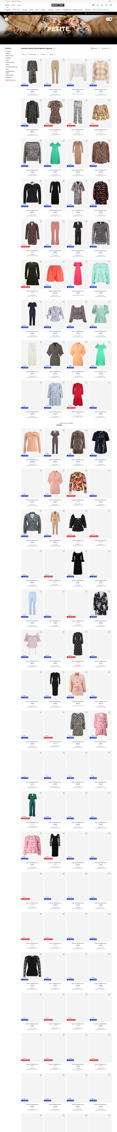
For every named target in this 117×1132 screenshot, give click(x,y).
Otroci (19, 5)
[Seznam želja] (106, 5)
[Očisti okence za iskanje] (111, 9)
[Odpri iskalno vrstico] (93, 9)
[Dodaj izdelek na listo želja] (41, 60)
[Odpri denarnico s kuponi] (93, 5)
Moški (13, 5)
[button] (95, 48)
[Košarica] (111, 5)
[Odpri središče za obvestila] (102, 5)
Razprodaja (32, 54)
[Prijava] (98, 5)
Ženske (7, 5)
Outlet (9, 1)
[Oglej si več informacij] (32, 96)
